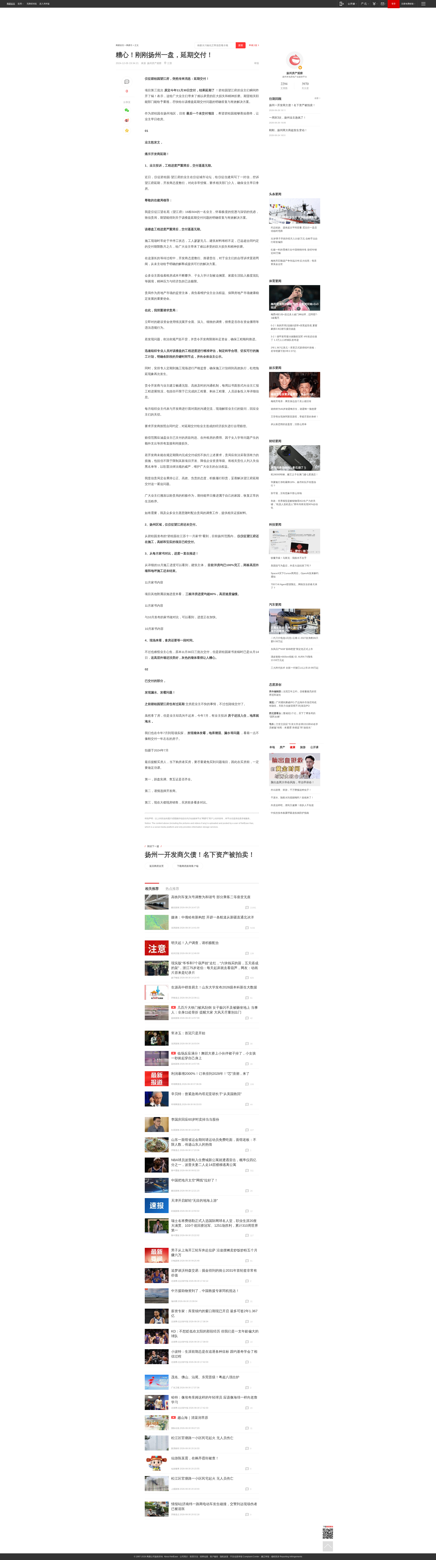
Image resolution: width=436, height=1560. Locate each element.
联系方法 (194, 1556)
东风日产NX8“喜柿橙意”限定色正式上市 (292, 649)
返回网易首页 (156, 866)
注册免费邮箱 (407, 4)
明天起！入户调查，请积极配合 (195, 943)
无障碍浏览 (32, 4)
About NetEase (171, 1556)
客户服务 (214, 1556)
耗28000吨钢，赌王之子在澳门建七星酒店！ (294, 474)
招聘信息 (204, 1556)
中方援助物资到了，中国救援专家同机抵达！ (205, 1291)
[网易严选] (364, 3)
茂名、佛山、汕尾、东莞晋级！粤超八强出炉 (205, 1377)
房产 (282, 747)
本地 (272, 747)
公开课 (314, 747)
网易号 (129, 45)
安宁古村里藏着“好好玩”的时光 (287, 801)
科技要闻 (275, 524)
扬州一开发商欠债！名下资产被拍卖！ (200, 854)
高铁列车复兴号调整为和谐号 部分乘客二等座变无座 (211, 897)
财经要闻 (275, 441)
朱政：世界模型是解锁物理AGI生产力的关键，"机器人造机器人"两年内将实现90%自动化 (294, 504)
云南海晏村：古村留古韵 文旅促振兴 (290, 793)
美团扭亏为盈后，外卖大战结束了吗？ (291, 565)
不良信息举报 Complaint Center (244, 1556)
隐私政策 (224, 1556)
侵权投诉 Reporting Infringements (286, 1556)
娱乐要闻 (275, 368)
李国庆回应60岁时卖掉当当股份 (195, 1119)
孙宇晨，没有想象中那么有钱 (286, 493)
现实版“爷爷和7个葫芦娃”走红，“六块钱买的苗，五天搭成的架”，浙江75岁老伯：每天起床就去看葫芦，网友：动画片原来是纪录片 (214, 967)
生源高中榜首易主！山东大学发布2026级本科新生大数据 (214, 987)
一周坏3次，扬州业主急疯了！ (287, 117)
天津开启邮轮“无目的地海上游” (194, 1200)
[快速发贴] (127, 81)
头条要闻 (275, 194)
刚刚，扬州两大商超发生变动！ (288, 130)
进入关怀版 (44, 4)
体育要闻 (275, 281)
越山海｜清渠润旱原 (192, 1417)
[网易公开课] (352, 3)
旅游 (303, 747)
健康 (292, 747)
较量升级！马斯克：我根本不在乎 (289, 558)
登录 (394, 4)
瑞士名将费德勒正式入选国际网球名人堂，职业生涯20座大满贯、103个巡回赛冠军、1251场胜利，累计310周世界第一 (214, 1225)
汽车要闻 (275, 604)
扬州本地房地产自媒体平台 (294, 77)
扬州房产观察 (154, 63)
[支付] (374, 3)
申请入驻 (253, 45)
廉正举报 (265, 1556)
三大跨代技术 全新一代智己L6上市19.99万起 (294, 667)
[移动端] (341, 3)
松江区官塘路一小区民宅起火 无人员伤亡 (202, 1438)
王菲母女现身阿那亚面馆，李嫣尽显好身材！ (294, 416)
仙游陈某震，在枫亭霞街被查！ (195, 1458)
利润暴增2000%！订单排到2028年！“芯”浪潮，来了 (210, 1073)
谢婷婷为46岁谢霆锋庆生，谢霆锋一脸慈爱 (293, 409)
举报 (256, 63)
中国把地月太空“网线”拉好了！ (194, 1180)
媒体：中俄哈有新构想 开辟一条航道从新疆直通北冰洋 (212, 917)
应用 (20, 4)
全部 (316, 98)
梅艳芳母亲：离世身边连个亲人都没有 (291, 401)
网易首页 (11, 4)
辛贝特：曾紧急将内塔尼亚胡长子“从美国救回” (206, 1094)
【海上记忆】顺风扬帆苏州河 (286, 808)
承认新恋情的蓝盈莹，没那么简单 (289, 424)
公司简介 (184, 1556)
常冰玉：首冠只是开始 (188, 1033)
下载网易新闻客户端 (187, 866)
